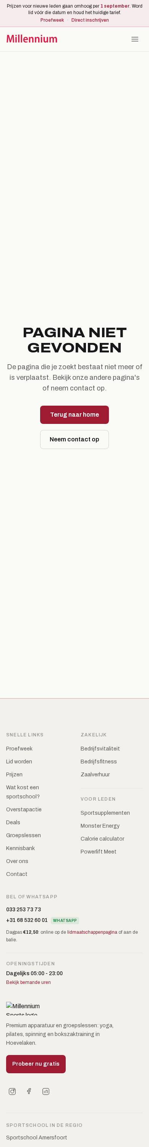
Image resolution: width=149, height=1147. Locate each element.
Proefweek (52, 20)
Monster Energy (100, 826)
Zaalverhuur (95, 774)
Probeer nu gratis (36, 1064)
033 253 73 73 (23, 909)
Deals (13, 822)
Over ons (17, 861)
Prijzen (14, 774)
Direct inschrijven (90, 20)
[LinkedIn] (46, 1091)
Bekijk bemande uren (28, 982)
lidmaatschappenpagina (92, 932)
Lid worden (19, 762)
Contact (17, 874)
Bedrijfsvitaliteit (100, 749)
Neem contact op (74, 439)
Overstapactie (24, 809)
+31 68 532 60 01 (27, 920)
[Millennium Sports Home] (32, 39)
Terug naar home (74, 414)
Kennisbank (20, 848)
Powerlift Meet (99, 852)
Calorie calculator (102, 839)
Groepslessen (23, 835)
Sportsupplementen (105, 813)
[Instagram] (12, 1091)
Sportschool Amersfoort (36, 1138)
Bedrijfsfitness (99, 762)
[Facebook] (29, 1091)
